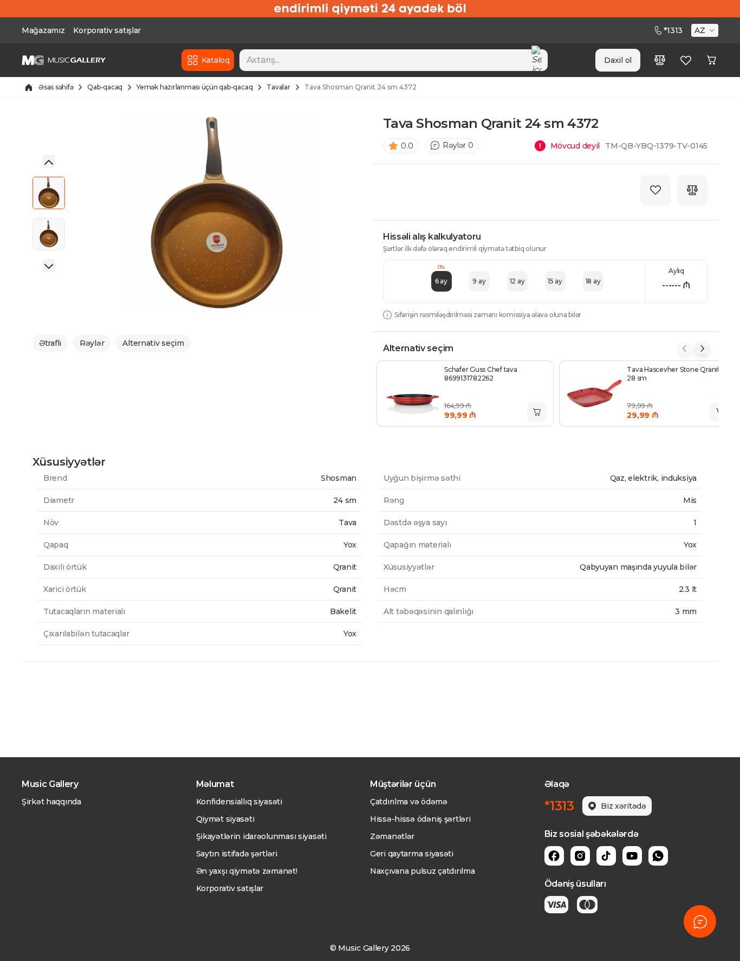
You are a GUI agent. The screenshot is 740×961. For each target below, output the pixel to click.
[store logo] (64, 60)
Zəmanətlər (392, 836)
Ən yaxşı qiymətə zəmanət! (246, 871)
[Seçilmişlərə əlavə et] (655, 190)
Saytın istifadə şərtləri (236, 854)
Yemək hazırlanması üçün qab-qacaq (194, 87)
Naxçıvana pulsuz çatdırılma (422, 871)
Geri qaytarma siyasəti (411, 854)
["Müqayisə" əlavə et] (692, 190)
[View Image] (49, 193)
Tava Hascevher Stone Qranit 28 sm (673, 373)
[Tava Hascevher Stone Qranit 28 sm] (594, 393)
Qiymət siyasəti (225, 819)
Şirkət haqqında (51, 802)
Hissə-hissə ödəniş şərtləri (420, 819)
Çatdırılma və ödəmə (408, 802)
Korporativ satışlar (107, 30)
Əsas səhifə (55, 87)
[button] (705, 30)
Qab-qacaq (104, 87)
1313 (673, 30)
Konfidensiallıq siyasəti (239, 802)
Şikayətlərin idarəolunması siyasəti (261, 836)
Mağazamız (43, 30)
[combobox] (393, 60)
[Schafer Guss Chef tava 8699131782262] (412, 393)
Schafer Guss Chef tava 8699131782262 (480, 373)
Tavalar (278, 87)
